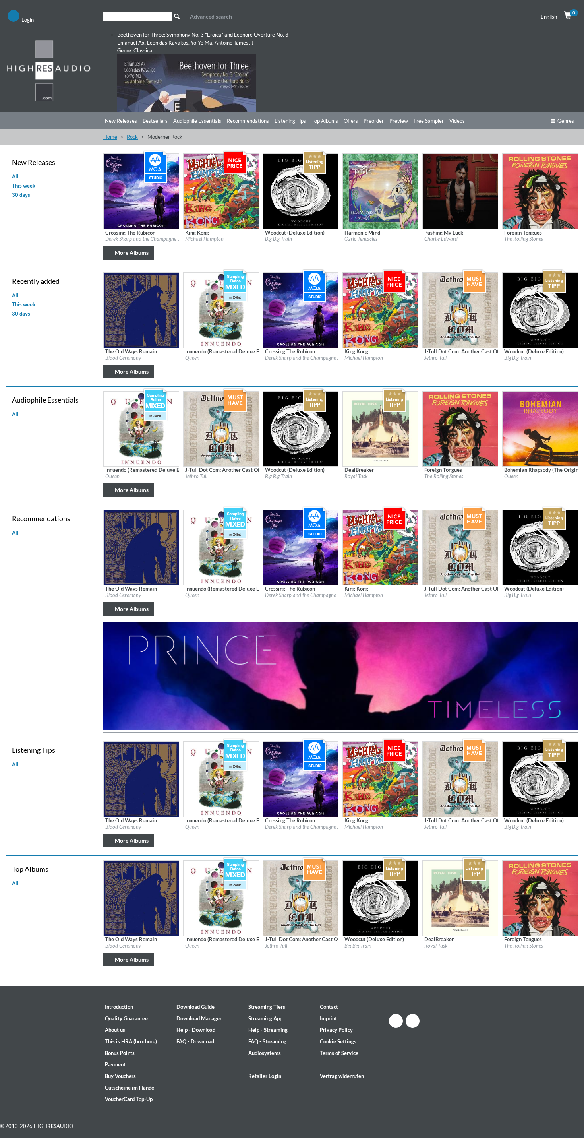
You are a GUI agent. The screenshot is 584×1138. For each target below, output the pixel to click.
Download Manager (199, 1018)
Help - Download (195, 1030)
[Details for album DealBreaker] (380, 428)
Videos (457, 121)
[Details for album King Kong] (221, 191)
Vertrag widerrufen (342, 1076)
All (15, 176)
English (549, 17)
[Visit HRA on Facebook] (396, 1021)
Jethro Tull (435, 358)
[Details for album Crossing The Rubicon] (141, 191)
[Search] (177, 16)
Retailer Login (264, 1076)
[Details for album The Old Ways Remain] (141, 309)
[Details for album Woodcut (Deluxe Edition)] (301, 191)
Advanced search (211, 16)
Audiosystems (264, 1053)
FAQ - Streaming (267, 1041)
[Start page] (48, 70)
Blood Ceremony (123, 358)
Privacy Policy (336, 1030)
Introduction (119, 1007)
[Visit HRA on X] (413, 1021)
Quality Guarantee (126, 1018)
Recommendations (248, 121)
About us (115, 1030)
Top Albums (324, 121)
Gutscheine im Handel (130, 1087)
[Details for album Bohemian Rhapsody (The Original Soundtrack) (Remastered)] (540, 428)
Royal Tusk (355, 476)
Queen (192, 358)
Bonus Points (120, 1053)
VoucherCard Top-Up (129, 1099)
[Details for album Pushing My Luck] (460, 191)
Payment (115, 1064)
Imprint (328, 1018)
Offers (351, 121)
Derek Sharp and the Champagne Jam (145, 239)
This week (23, 185)
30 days (21, 195)
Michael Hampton (204, 239)
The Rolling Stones (523, 239)
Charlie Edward (441, 239)
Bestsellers (155, 121)
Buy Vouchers (120, 1076)
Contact (329, 1007)
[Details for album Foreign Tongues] (540, 191)
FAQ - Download (195, 1041)
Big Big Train (278, 239)
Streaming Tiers (266, 1007)
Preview (398, 121)
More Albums (132, 252)
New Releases (121, 121)
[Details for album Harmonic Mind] (380, 191)
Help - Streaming (268, 1030)
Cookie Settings (338, 1041)
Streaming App (265, 1018)
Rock (132, 137)
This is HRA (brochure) (131, 1041)
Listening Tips (290, 121)
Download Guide (195, 1007)
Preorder (374, 121)
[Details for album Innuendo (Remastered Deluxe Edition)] (221, 309)
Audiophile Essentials (197, 121)
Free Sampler (429, 121)
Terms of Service (339, 1053)
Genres (565, 121)
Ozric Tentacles (360, 239)
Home (110, 137)
